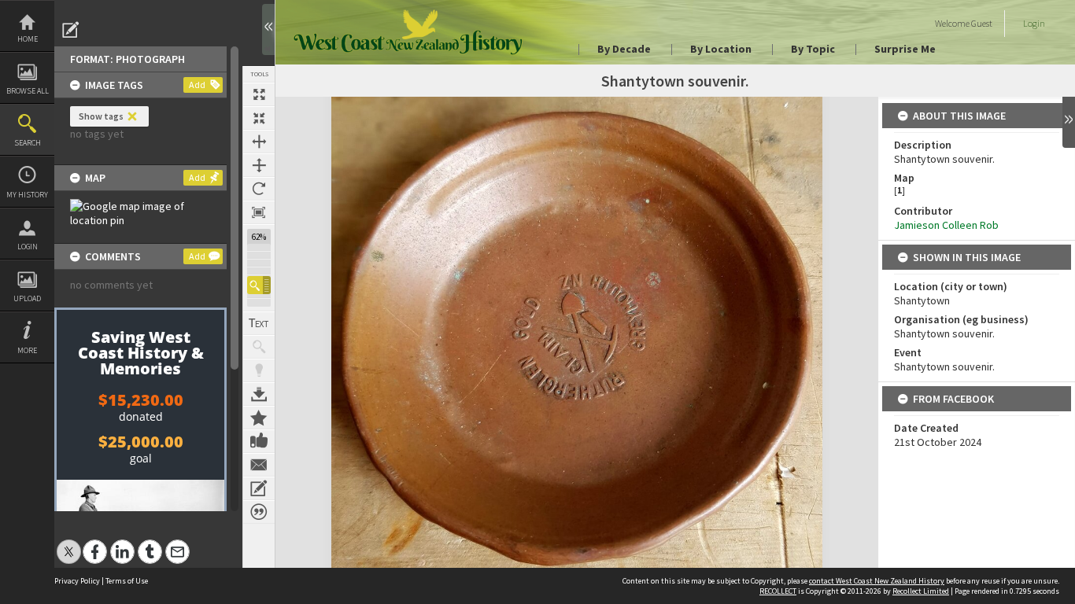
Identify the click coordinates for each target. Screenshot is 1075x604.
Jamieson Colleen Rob (946, 225)
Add (197, 84)
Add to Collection (259, 417)
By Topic (813, 49)
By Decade (624, 49)
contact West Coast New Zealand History (876, 581)
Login (27, 246)
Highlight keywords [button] (259, 370)
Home (27, 39)
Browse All (27, 91)
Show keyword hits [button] (259, 347)
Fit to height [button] (259, 165)
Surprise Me (905, 49)
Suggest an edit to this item (70, 30)
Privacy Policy (77, 581)
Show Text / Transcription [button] (259, 323)
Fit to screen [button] (259, 118)
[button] (259, 285)
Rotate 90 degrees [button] (259, 189)
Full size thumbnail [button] (259, 94)
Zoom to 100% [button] (259, 212)
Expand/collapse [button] (1068, 122)
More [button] (27, 350)
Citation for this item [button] (259, 512)
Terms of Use (126, 581)
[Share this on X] (69, 543)
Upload (27, 298)
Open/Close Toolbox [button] (268, 29)
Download (259, 394)
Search (27, 143)
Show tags (101, 116)
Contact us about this (259, 465)
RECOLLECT (777, 591)
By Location (721, 49)
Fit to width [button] (259, 141)
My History (27, 195)
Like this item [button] (259, 441)
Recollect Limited (920, 591)
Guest (981, 23)
